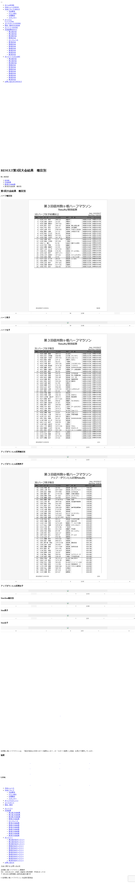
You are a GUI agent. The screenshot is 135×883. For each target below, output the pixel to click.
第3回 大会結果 (10, 184)
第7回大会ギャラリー (16, 848)
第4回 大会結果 (14, 829)
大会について (12, 9)
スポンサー (13, 17)
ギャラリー (12, 56)
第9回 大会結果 (14, 819)
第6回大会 (12, 44)
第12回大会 (13, 31)
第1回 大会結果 (14, 835)
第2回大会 (12, 52)
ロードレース (13, 40)
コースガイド (13, 23)
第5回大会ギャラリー (16, 852)
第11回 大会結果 (14, 815)
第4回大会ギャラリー (16, 854)
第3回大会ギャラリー (16, 856)
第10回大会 (13, 36)
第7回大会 (12, 42)
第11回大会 (13, 34)
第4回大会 (12, 48)
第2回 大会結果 (14, 833)
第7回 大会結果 (14, 823)
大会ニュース (12, 7)
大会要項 (12, 11)
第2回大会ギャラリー (16, 858)
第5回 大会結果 (14, 827)
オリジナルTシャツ (11, 800)
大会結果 (11, 29)
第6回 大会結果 (14, 825)
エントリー (11, 27)
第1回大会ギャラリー (16, 860)
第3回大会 (12, 50)
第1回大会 (12, 54)
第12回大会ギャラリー (17, 839)
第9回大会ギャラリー (16, 846)
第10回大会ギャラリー (17, 844)
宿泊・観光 (12, 25)
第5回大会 (12, 46)
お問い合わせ (13, 81)
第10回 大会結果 (14, 817)
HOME (7, 180)
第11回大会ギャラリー (17, 842)
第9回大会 (12, 38)
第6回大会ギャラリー (16, 850)
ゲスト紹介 (13, 13)
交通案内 (12, 15)
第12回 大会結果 (14, 812)
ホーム (9, 5)
